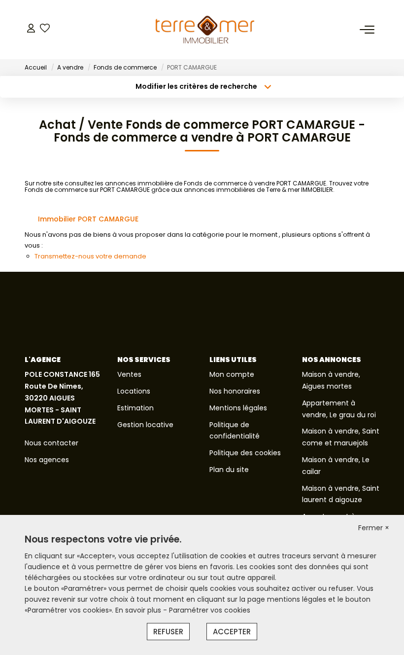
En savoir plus (139, 610)
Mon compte (231, 374)
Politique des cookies (245, 453)
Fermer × (373, 528)
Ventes (129, 374)
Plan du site (229, 469)
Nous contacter (51, 443)
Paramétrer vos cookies (209, 610)
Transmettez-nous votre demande (90, 256)
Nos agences (47, 460)
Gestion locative (145, 425)
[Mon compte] (31, 29)
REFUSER (168, 631)
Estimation (135, 408)
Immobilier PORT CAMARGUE (88, 219)
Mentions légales (238, 408)
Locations (133, 391)
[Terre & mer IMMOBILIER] (205, 29)
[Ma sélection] (45, 29)
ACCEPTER (232, 631)
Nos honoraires (234, 391)
